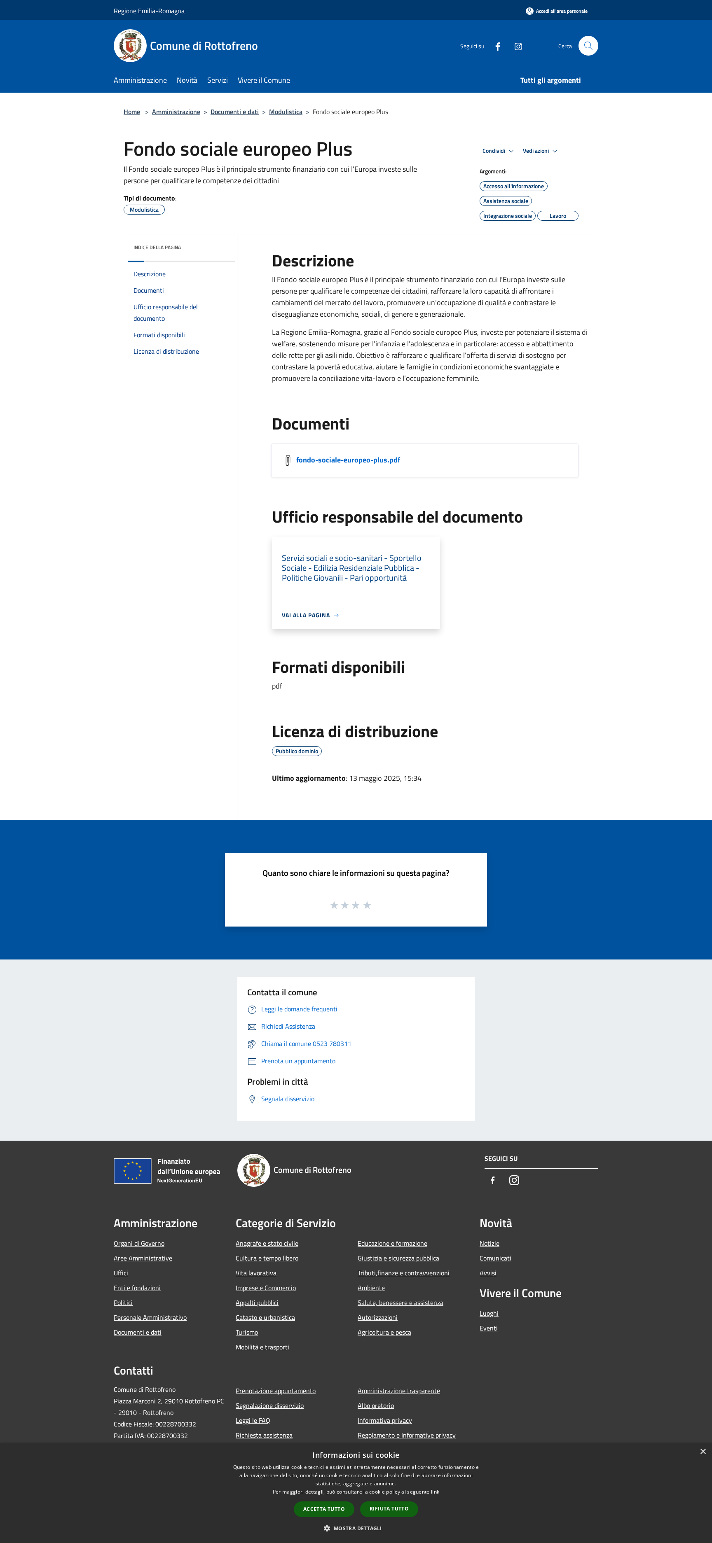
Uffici (121, 1273)
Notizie (489, 1243)
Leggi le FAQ (253, 1420)
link (435, 1491)
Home (132, 112)
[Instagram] (515, 45)
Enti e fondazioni (137, 1288)
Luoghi (489, 1313)
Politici (123, 1302)
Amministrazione (176, 112)
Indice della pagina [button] (157, 247)
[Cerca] (588, 46)
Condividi (494, 150)
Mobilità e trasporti (262, 1347)
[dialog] (356, 1493)
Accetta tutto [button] (324, 1509)
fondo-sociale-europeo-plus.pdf (348, 459)
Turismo (247, 1332)
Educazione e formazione (392, 1243)
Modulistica (285, 112)
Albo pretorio (376, 1405)
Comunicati (495, 1258)
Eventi (489, 1328)
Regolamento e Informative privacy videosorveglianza (407, 1441)
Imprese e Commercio (266, 1288)
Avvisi (488, 1273)
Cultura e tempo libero (267, 1258)
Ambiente (371, 1288)
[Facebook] (494, 45)
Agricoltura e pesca (384, 1332)
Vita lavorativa (256, 1273)
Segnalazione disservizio (270, 1405)
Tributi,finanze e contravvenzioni (404, 1273)
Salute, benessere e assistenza (400, 1302)
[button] (356, 1528)
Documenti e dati (235, 112)
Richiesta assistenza (264, 1435)
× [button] (703, 1452)
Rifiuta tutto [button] (389, 1508)
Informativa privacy (385, 1420)
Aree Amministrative (143, 1258)
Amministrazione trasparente (399, 1391)
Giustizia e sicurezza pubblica (398, 1258)
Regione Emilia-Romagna (149, 11)
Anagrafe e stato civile (267, 1243)
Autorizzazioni (378, 1317)
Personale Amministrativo (150, 1317)
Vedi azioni (536, 150)
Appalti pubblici (257, 1302)
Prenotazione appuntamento (276, 1391)
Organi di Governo (139, 1243)
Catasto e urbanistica (265, 1317)
